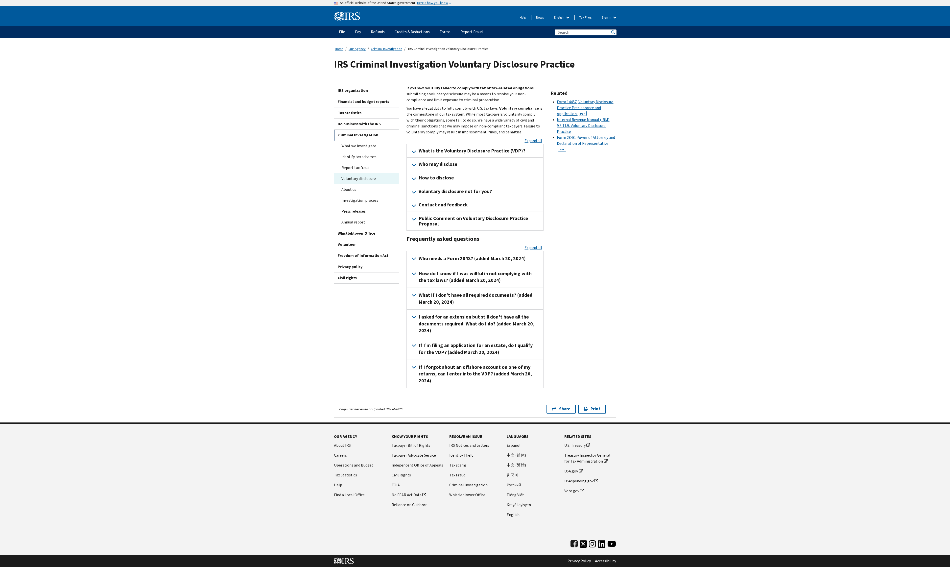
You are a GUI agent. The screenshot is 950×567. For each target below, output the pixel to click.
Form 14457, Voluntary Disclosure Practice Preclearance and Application (585, 107)
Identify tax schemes (359, 156)
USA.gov (571, 471)
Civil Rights (401, 475)
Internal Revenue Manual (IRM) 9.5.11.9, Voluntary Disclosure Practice (583, 125)
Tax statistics (349, 112)
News (540, 17)
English (559, 17)
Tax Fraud (457, 475)
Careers (340, 455)
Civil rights (347, 277)
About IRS (342, 445)
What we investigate (358, 145)
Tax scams (458, 465)
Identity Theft (461, 455)
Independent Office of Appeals (417, 465)
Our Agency (357, 49)
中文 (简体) (516, 455)
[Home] (347, 14)
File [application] (342, 31)
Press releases (353, 211)
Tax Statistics (345, 475)
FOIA (396, 485)
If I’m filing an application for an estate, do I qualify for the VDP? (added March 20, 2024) (476, 348)
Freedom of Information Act (363, 255)
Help (523, 17)
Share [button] (564, 409)
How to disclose (436, 177)
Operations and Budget (353, 465)
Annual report (353, 222)
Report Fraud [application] (471, 31)
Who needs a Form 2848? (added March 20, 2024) (472, 258)
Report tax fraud (355, 167)
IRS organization (353, 90)
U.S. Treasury (575, 445)
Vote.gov (571, 490)
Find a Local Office (349, 494)
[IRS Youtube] (611, 542)
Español (514, 445)
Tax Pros (585, 17)
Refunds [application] (378, 31)
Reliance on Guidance (410, 504)
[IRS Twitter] (583, 542)
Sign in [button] (607, 17)
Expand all (533, 140)
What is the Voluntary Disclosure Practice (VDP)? (472, 151)
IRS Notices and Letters (469, 445)
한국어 (513, 475)
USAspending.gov (579, 481)
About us (348, 189)
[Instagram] (592, 542)
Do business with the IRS (359, 123)
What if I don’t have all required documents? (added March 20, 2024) (475, 298)
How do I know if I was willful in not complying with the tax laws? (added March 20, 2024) (475, 277)
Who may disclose (438, 164)
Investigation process (359, 200)
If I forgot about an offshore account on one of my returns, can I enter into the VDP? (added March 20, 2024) (475, 374)
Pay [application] (358, 31)
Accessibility (605, 561)
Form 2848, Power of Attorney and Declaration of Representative (586, 143)
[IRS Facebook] (574, 542)
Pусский (514, 485)
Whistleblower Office (356, 233)
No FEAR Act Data (407, 494)
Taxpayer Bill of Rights (411, 445)
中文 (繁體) (516, 465)
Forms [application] (445, 31)
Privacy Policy (579, 561)
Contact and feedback (443, 204)
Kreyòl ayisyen (519, 504)
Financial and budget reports (363, 101)
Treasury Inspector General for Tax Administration (587, 458)
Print (595, 409)
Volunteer (347, 244)
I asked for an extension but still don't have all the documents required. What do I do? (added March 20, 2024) (476, 324)
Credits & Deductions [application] (412, 31)
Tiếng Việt (515, 494)
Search (613, 32)
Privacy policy (350, 266)
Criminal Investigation (386, 49)
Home (339, 49)
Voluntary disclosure (358, 178)
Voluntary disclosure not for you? (455, 191)
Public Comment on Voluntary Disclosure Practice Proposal (473, 221)
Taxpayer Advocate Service (414, 455)
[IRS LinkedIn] (601, 542)
